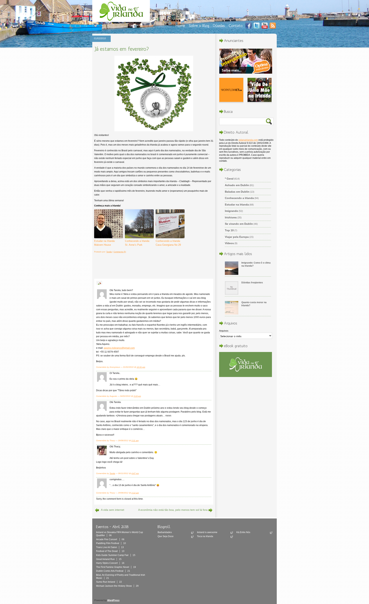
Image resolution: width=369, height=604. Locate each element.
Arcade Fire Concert (110, 539)
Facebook (248, 25)
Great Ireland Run (108, 559)
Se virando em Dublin (239, 223)
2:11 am (135, 440)
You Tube (265, 25)
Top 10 (229, 230)
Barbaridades (165, 532)
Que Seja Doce (166, 536)
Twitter (256, 25)
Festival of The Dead (110, 551)
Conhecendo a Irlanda (239, 198)
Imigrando (231, 210)
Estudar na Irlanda (237, 204)
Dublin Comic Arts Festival (113, 571)
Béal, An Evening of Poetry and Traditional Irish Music (120, 576)
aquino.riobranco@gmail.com (119, 348)
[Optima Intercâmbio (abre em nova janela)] (245, 61)
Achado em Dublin (237, 185)
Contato (236, 25)
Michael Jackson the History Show (117, 586)
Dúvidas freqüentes (252, 282)
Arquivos (223, 330)
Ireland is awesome (207, 532)
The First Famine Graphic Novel (116, 567)
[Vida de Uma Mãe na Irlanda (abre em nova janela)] (259, 90)
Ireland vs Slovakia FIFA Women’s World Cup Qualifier (119, 534)
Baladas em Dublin (237, 191)
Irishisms (231, 217)
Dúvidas (219, 25)
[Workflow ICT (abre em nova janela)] (231, 90)
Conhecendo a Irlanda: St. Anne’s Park (137, 243)
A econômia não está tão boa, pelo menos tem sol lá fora (173, 509)
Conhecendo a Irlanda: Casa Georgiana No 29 (168, 243)
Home (180, 25)
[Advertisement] (152, 265)
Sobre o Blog (199, 25)
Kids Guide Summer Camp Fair (115, 555)
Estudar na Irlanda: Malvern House (104, 243)
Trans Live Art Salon (110, 547)
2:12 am (135, 493)
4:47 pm (135, 473)
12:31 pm (141, 367)
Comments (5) (120, 252)
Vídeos (229, 243)
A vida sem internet (112, 509)
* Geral (229, 178)
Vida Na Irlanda (122, 12)
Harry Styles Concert (110, 563)
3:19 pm (137, 396)
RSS (273, 25)
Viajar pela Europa (237, 236)
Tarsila (109, 252)
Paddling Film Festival (111, 543)
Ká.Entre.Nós (243, 532)
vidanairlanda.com (248, 140)
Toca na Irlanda (205, 536)
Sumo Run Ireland (109, 582)
